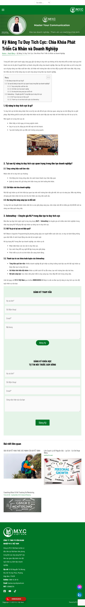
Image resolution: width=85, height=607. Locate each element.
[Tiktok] (15, 591)
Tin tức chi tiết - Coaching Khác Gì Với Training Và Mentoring (17, 495)
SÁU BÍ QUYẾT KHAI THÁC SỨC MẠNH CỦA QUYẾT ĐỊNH (22, 450)
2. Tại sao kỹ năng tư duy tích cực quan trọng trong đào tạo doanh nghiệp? (28, 83)
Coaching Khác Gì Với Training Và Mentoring (19, 492)
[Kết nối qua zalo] (79, 594)
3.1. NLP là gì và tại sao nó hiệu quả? (19, 97)
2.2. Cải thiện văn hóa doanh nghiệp (19, 89)
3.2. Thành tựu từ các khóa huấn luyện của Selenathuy (24, 99)
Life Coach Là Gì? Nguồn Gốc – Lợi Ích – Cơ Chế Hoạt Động (62, 451)
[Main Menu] (3, 10)
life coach (50, 455)
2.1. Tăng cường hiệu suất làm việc (18, 86)
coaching (46, 455)
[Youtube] (10, 591)
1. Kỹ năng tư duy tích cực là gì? (15, 81)
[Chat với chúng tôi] (79, 587)
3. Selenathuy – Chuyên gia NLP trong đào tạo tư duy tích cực (24, 94)
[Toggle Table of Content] (47, 77)
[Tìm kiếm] (49, 3)
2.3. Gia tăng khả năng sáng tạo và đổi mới (21, 91)
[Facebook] (4, 591)
